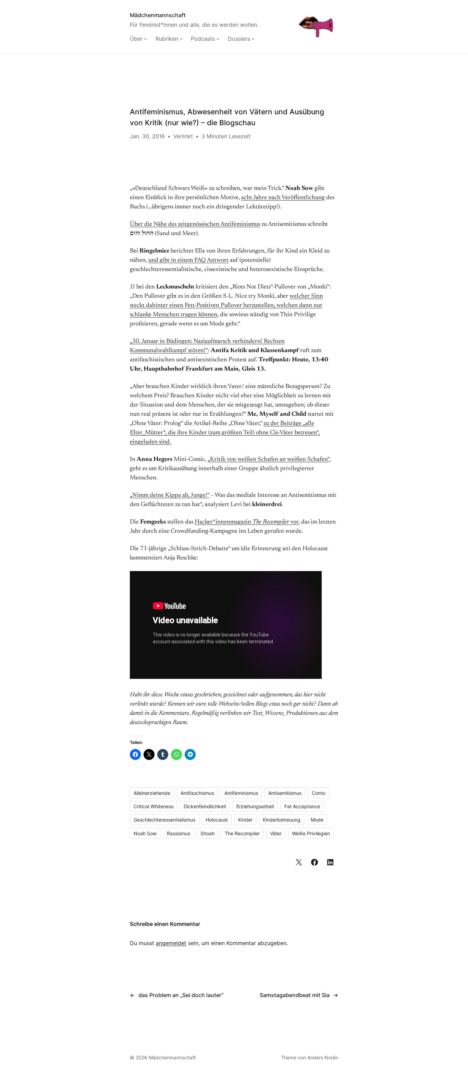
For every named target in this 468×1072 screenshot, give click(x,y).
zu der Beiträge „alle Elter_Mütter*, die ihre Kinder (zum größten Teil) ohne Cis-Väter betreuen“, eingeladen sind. (225, 433)
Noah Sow (145, 833)
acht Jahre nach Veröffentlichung (283, 198)
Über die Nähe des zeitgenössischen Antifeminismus (195, 224)
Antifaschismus (197, 793)
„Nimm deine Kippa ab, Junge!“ (169, 495)
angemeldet (171, 943)
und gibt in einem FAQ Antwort (188, 260)
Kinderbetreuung (281, 820)
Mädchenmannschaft (158, 15)
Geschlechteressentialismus (164, 820)
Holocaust (217, 820)
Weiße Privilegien (311, 833)
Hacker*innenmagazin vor (246, 522)
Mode (317, 820)
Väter (276, 833)
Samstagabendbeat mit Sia (295, 995)
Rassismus (178, 833)
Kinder (245, 820)
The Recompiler (242, 833)
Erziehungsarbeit (255, 806)
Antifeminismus (241, 793)
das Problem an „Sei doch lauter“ (180, 995)
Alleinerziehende (152, 793)
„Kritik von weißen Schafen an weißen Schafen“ (268, 459)
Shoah (207, 833)
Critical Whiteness (153, 806)
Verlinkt (183, 136)
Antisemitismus (284, 793)
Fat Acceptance (302, 806)
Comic (319, 793)
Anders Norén (322, 1057)
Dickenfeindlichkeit (205, 806)
